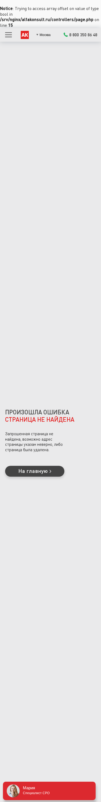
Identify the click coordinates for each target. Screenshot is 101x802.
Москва (45, 35)
